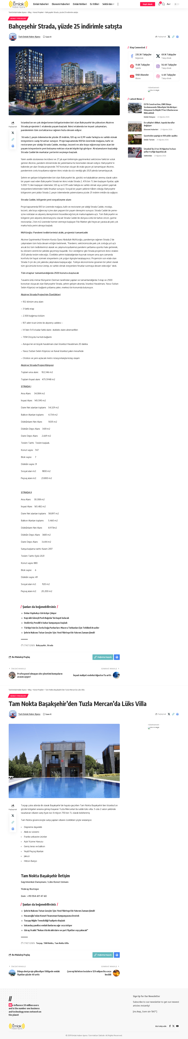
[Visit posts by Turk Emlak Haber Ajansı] (13, 37)
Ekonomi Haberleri (151, 129)
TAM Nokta (48, 943)
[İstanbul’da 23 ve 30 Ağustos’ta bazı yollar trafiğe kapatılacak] (135, 152)
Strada (50, 645)
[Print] (177, 36)
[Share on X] (169, 36)
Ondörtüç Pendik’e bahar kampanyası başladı (45, 622)
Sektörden (148, 156)
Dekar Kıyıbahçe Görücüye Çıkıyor (40, 613)
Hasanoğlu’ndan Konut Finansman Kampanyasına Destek (51, 915)
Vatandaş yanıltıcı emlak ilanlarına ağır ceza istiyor (48, 925)
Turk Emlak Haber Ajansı (29, 36)
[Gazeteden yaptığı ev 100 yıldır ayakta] (135, 139)
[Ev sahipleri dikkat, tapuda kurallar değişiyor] (135, 126)
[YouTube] (177, 1026)
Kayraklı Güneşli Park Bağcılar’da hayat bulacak (46, 618)
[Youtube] (140, 76)
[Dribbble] (166, 76)
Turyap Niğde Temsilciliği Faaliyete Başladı (44, 920)
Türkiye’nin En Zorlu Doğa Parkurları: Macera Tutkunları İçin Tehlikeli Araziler (61, 627)
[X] (166, 56)
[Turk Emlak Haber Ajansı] (19, 4)
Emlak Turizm (149, 140)
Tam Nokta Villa (62, 943)
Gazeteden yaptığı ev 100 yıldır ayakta (160, 136)
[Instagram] (166, 66)
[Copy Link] (173, 36)
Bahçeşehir (41, 645)
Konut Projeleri (18, 18)
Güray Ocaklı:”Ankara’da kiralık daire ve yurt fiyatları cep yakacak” (56, 930)
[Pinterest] (140, 66)
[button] (118, 4)
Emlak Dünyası (149, 117)
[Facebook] (140, 56)
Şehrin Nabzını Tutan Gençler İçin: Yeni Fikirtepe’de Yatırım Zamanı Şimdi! (59, 632)
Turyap (39, 943)
